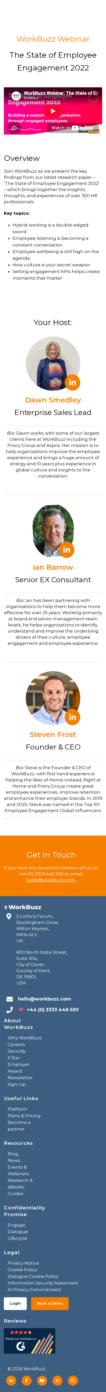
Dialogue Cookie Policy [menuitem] (33, 1276)
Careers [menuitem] (16, 1044)
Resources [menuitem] (18, 1143)
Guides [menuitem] (15, 1193)
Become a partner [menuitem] (19, 1126)
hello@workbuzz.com (44, 999)
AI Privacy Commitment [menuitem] (34, 1289)
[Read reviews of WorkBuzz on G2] (29, 1342)
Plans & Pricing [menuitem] (24, 1115)
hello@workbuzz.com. (51, 880)
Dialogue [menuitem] (18, 1231)
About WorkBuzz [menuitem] (18, 1024)
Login (15, 1303)
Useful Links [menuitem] (21, 1098)
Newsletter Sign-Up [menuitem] (20, 1081)
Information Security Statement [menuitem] (43, 1283)
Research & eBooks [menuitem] (20, 1183)
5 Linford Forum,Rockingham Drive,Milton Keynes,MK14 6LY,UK (37, 928)
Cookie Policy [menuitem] (22, 1269)
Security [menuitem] (16, 1051)
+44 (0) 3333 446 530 (53, 1010)
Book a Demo (50, 1303)
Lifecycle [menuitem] (17, 1238)
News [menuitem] (14, 1160)
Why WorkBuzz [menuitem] (25, 1037)
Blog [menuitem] (13, 1153)
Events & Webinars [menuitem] (18, 1170)
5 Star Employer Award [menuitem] (19, 1064)
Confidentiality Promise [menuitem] (24, 1211)
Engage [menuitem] (16, 1225)
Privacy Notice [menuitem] (23, 1263)
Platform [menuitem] (18, 1109)
